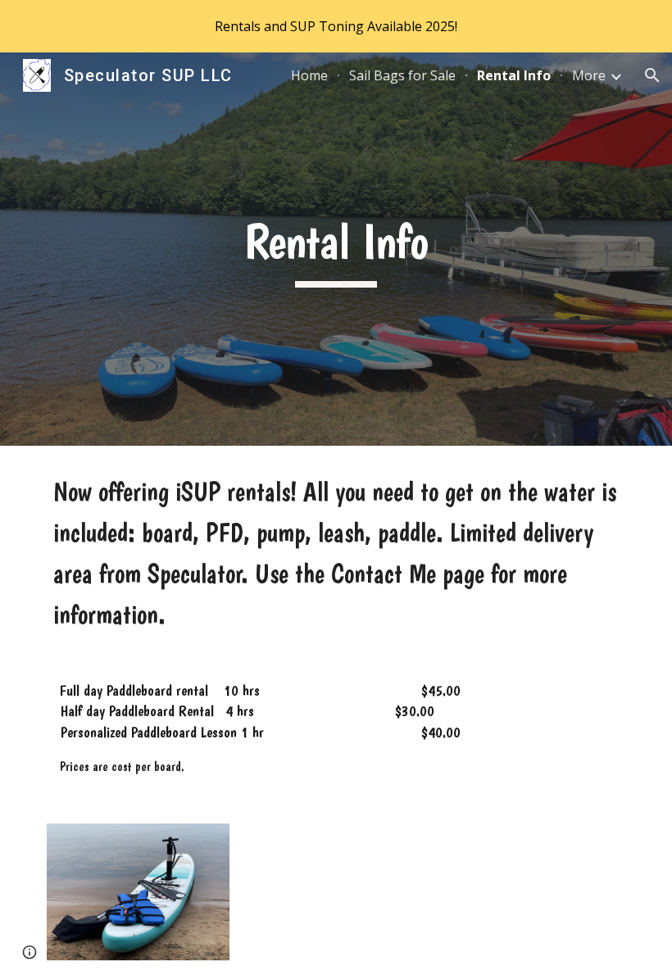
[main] (336, 249)
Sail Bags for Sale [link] (402, 75)
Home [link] (309, 75)
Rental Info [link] (514, 75)
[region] (336, 26)
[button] (652, 75)
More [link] (589, 75)
